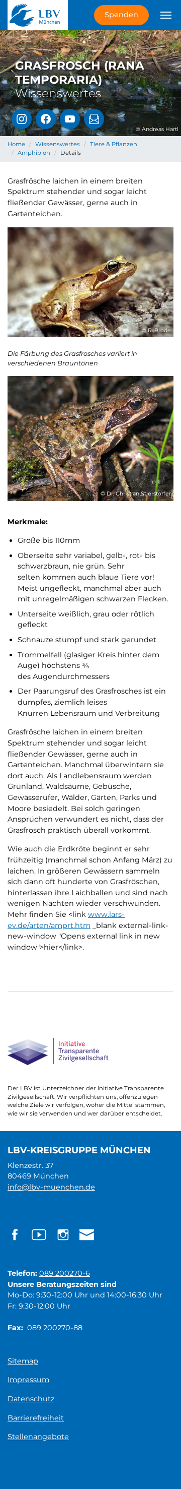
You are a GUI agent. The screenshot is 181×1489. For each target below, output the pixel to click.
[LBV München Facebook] (46, 119)
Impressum (28, 1379)
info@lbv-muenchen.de (51, 1187)
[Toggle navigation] (165, 15)
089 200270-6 (64, 1273)
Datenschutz (31, 1398)
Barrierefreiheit (36, 1417)
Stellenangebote (38, 1436)
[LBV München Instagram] (22, 119)
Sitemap (23, 1361)
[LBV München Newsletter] (94, 119)
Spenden (121, 14)
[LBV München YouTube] (70, 119)
